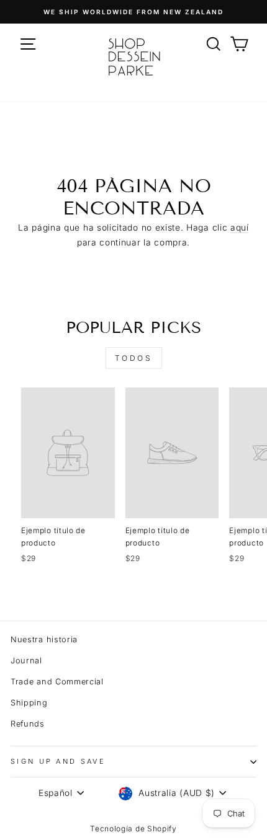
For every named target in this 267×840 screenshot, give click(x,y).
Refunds (28, 723)
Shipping (29, 702)
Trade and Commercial (57, 681)
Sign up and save (58, 761)
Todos (134, 358)
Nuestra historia (44, 639)
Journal (26, 660)
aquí (239, 227)
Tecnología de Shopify (133, 828)
